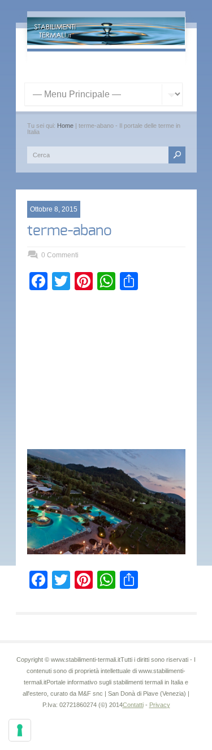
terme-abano (69, 230)
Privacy (159, 704)
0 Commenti (60, 255)
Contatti (133, 704)
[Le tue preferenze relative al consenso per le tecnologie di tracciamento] (20, 730)
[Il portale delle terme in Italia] (106, 43)
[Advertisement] (106, 372)
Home (65, 125)
